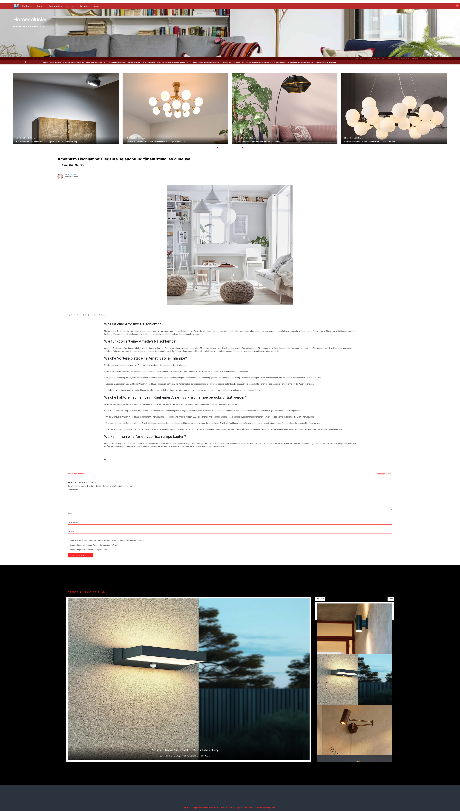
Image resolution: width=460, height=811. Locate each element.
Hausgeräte (54, 6)
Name (71, 513)
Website (71, 531)
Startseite (27, 6)
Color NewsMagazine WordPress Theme (242, 807)
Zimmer (70, 6)
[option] (132, 62)
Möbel (39, 6)
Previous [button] (320, 598)
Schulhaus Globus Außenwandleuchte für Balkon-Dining (82, 62)
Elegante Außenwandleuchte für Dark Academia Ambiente (184, 62)
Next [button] (391, 598)
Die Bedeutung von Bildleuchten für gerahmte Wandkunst (260, 141)
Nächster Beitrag (385, 474)
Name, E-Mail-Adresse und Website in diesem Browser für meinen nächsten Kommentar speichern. (107, 541)
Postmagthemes (269, 807)
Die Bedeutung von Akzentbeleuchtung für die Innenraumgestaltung (374, 141)
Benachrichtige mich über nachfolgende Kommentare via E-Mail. (94, 545)
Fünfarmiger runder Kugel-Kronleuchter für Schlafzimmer (41, 141)
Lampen (84, 6)
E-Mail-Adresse (74, 522)
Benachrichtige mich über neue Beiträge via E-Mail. (89, 550)
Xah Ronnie (71, 175)
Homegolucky (29, 19)
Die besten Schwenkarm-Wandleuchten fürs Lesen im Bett (151, 141)
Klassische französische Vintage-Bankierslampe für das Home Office (132, 62)
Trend (96, 6)
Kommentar (73, 490)
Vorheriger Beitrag (75, 474)
